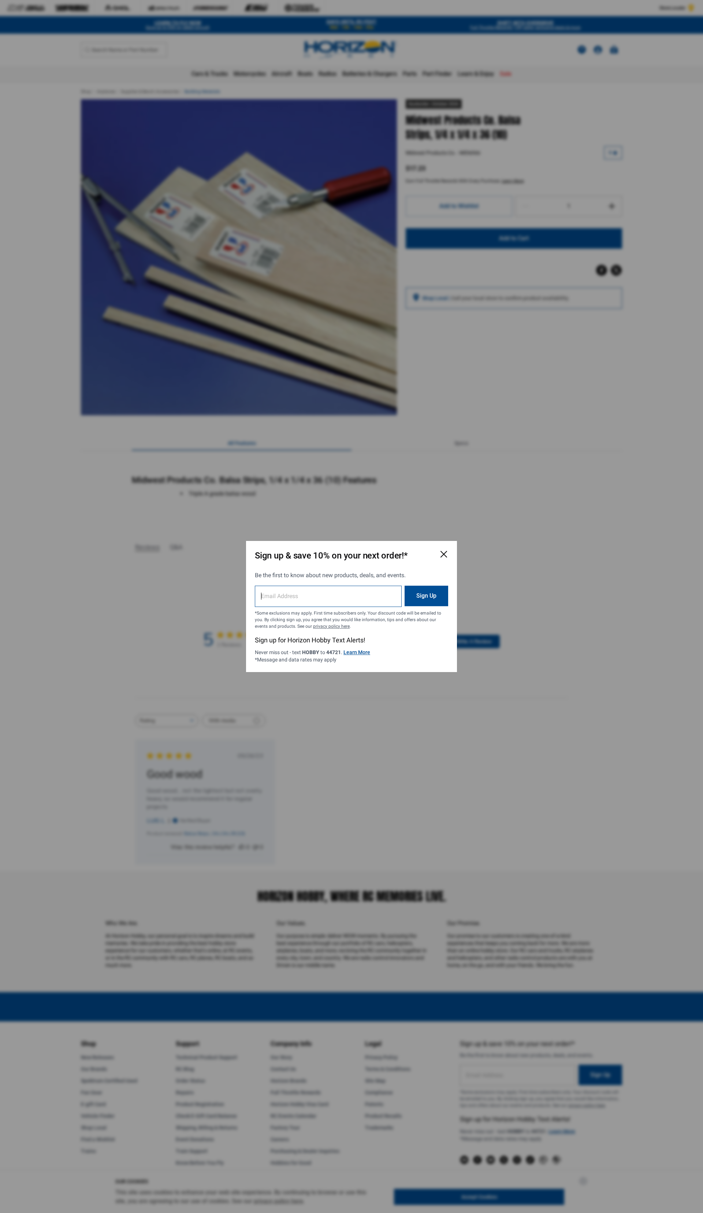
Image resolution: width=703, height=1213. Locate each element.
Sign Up (426, 595)
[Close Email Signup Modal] (443, 554)
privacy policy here (331, 626)
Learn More (356, 652)
